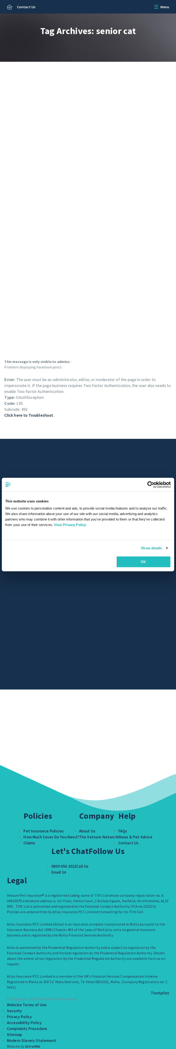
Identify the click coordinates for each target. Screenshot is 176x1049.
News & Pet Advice (135, 837)
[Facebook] (107, 866)
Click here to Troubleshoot (28, 415)
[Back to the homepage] (9, 7)
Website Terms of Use (27, 1004)
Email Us (58, 872)
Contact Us (26, 7)
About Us (87, 831)
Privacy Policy (19, 1016)
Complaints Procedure (27, 1028)
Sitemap (14, 1034)
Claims (29, 842)
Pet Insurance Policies (43, 831)
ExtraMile (32, 1046)
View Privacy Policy (70, 525)
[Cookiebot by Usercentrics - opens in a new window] (151, 484)
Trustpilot (160, 992)
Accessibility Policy (24, 1022)
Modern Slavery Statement (31, 1040)
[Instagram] (118, 866)
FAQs (122, 831)
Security (14, 1010)
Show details (151, 548)
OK (143, 562)
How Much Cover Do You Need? (51, 837)
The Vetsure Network (98, 837)
